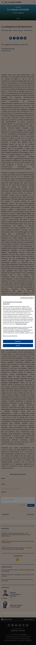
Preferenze (18, 341)
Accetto (18, 345)
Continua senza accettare (27, 297)
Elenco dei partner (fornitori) (10, 336)
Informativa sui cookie (21, 323)
